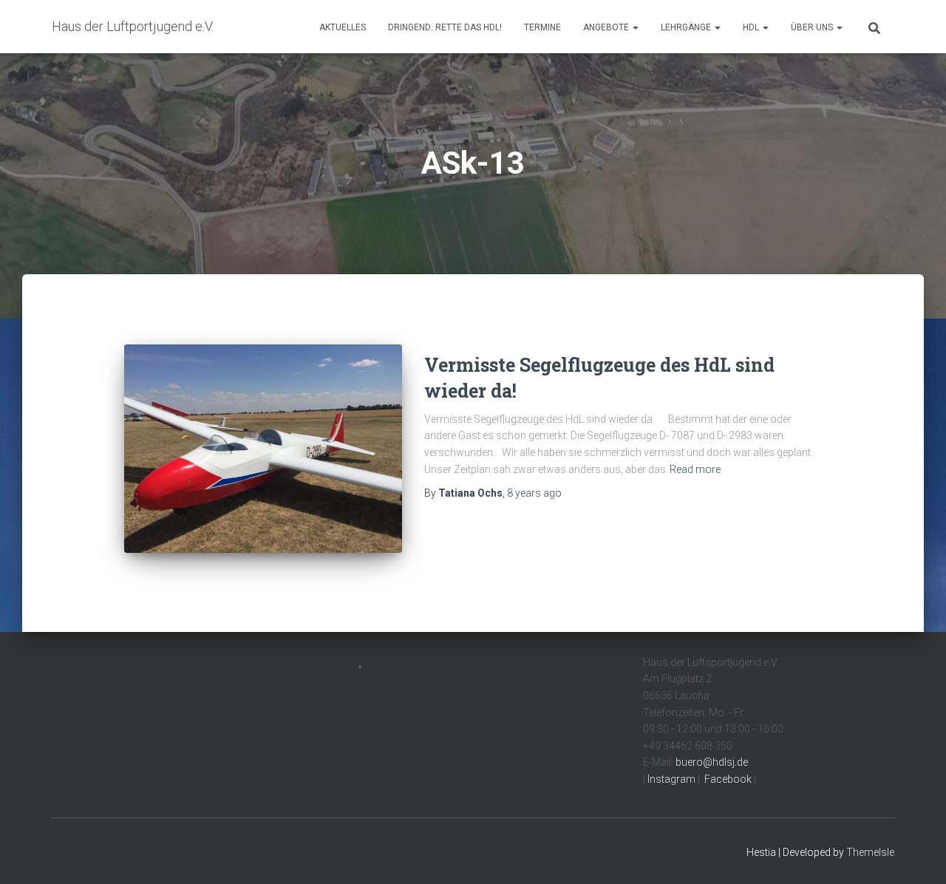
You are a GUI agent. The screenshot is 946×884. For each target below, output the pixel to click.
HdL (752, 27)
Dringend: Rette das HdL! (445, 27)
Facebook (727, 779)
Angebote (607, 27)
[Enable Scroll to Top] (917, 854)
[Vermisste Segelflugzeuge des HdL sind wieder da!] (263, 448)
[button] (635, 27)
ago (534, 493)
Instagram (670, 779)
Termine (542, 27)
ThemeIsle (870, 852)
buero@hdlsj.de (712, 762)
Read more (695, 469)
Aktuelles (342, 27)
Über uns (813, 27)
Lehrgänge (687, 27)
